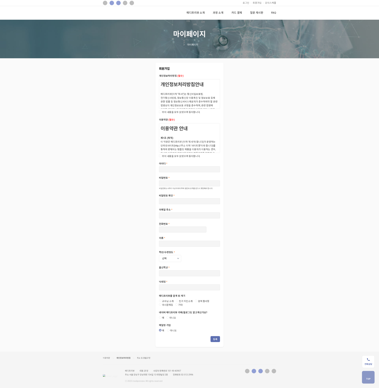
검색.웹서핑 (203, 301)
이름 (162, 238)
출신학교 (164, 267)
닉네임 (163, 281)
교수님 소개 (167, 301)
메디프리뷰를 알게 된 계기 (172, 295)
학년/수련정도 (167, 252)
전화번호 (164, 224)
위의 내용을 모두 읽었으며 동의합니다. (180, 112)
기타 (180, 304)
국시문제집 (167, 304)
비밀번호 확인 (167, 195)
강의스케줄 (270, 2)
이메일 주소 (165, 209)
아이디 (163, 163)
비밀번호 (164, 177)
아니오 (172, 317)
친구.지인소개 (185, 301)
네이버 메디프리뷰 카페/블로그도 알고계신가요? (183, 312)
